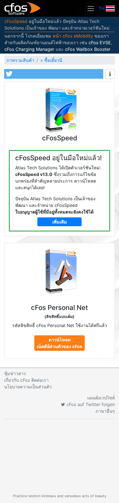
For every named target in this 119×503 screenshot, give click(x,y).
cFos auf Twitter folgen (90, 404)
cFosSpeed (15, 21)
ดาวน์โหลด (59, 343)
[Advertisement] (59, 456)
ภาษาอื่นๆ (105, 411)
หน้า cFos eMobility (73, 36)
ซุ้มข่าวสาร (15, 373)
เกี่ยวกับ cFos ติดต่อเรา (26, 380)
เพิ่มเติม (59, 222)
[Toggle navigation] (91, 8)
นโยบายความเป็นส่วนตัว (28, 386)
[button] (53, 74)
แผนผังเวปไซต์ (101, 398)
